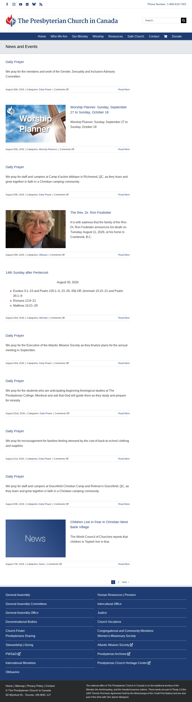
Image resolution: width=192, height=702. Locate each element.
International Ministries (21, 663)
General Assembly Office (22, 612)
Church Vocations (109, 621)
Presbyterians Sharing (20, 635)
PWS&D (12, 654)
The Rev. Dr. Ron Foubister (90, 212)
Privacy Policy (35, 685)
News (42, 564)
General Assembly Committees (26, 604)
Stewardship (14, 645)
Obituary (43, 255)
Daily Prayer (15, 62)
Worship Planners (48, 149)
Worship (43, 318)
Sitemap (20, 685)
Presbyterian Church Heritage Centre (123, 663)
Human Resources (110, 594)
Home (9, 685)
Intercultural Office (110, 604)
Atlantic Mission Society (114, 645)
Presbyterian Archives (112, 654)
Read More (124, 89)
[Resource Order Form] (165, 36)
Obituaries (12, 672)
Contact (50, 685)
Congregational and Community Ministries (125, 630)
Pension (130, 594)
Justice (102, 612)
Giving (29, 645)
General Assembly (18, 594)
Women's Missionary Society (117, 635)
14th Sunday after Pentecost (27, 272)
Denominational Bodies (21, 621)
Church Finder (15, 630)
